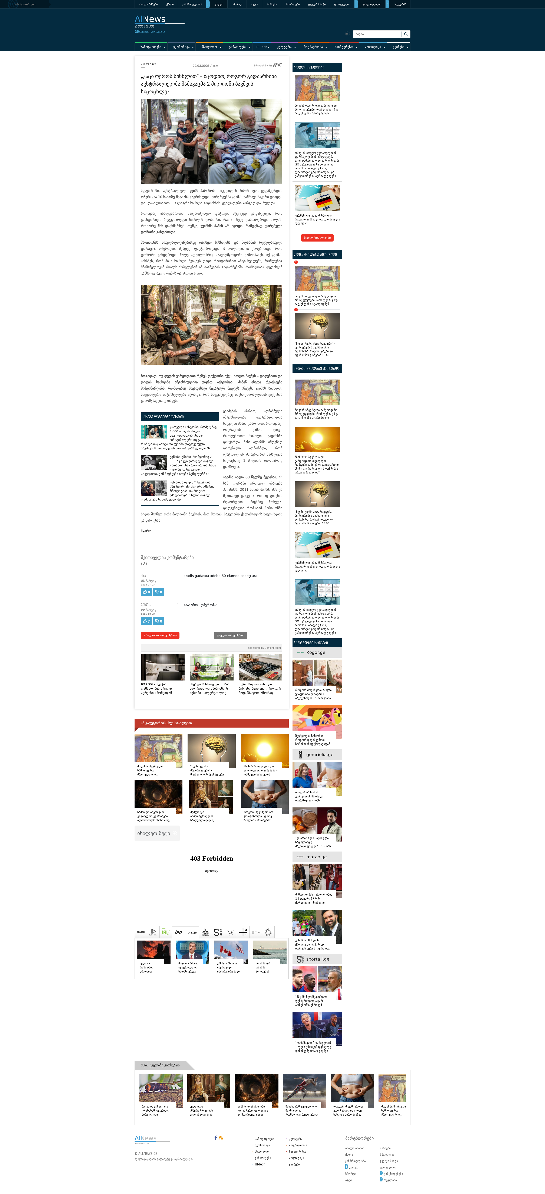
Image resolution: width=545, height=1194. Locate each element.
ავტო (254, 4)
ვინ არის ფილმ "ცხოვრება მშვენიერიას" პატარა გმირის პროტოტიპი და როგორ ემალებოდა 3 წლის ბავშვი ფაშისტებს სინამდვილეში (178, 491)
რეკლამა (400, 4)
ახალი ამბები (148, 4)
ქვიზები (398, 47)
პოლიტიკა (373, 47)
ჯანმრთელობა (192, 4)
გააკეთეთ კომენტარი (160, 635)
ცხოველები (342, 4)
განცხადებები (372, 4)
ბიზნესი (272, 4)
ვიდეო (218, 4)
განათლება (238, 47)
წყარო (146, 531)
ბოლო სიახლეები (317, 238)
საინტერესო (344, 47)
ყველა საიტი (317, 4)
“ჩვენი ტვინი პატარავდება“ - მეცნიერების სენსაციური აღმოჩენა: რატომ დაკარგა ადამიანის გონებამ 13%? (315, 333)
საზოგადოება (151, 47)
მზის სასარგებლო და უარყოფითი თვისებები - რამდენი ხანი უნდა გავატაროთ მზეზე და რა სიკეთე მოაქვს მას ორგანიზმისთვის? (317, 464)
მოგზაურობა (313, 47)
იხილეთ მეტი (154, 833)
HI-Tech (261, 47)
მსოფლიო (209, 47)
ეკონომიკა (181, 47)
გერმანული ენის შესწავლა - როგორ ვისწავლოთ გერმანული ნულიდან (317, 219)
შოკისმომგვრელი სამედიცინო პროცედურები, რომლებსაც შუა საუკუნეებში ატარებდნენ (316, 109)
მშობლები (292, 4)
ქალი (170, 4)
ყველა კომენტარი (231, 635)
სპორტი (237, 4)
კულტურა (284, 47)
